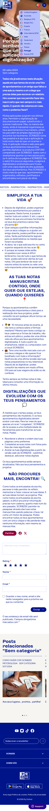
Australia (27, 16)
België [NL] (28, 23)
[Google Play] (15, 786)
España (27, 26)
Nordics (27, 44)
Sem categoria (10, 72)
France (27, 30)
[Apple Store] (33, 786)
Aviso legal (7, 795)
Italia (26, 37)
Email (6, 584)
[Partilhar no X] (25, 533)
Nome (7, 572)
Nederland (28, 40)
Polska (26, 47)
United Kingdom (30, 12)
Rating (7, 561)
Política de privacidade (37, 795)
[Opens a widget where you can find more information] (37, 806)
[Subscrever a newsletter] (42, 741)
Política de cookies (19, 795)
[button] (22, 715)
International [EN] (31, 33)
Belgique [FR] (29, 19)
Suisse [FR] (28, 54)
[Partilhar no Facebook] (20, 533)
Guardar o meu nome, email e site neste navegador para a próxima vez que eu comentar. (24, 599)
